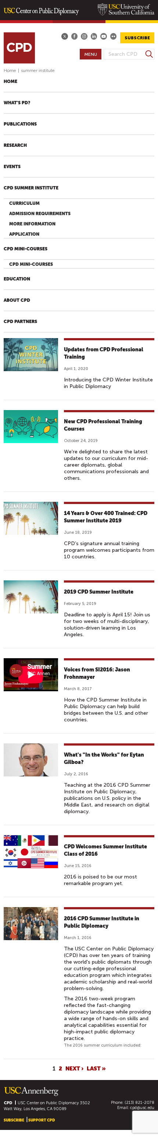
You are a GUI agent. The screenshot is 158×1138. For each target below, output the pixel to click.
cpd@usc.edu (142, 1107)
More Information (32, 223)
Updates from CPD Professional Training (103, 353)
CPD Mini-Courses (25, 248)
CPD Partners (20, 321)
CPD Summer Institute (31, 188)
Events (12, 166)
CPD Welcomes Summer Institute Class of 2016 (105, 850)
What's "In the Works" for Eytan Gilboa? (104, 758)
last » (96, 1068)
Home (10, 70)
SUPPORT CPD (41, 1120)
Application (24, 234)
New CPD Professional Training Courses (103, 425)
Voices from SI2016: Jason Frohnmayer (97, 673)
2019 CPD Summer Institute (98, 592)
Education (17, 279)
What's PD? (17, 102)
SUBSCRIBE (137, 37)
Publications (20, 124)
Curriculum (24, 203)
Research (15, 145)
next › (74, 1068)
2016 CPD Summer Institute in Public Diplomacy (101, 922)
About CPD (17, 300)
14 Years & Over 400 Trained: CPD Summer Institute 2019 (105, 516)
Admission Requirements (40, 213)
